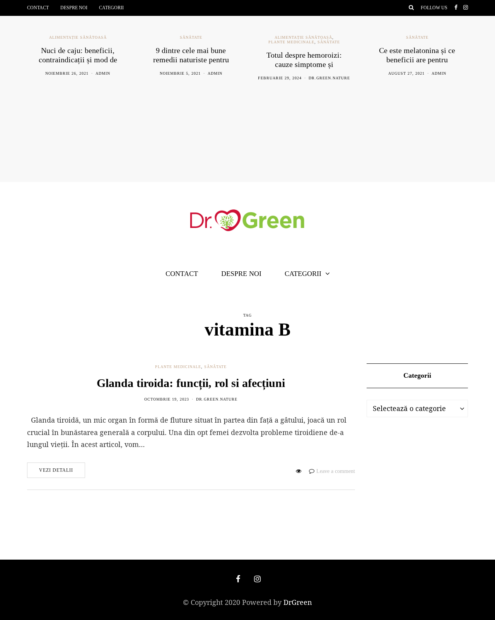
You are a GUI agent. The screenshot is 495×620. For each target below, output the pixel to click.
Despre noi (73, 7)
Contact (38, 7)
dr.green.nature (329, 78)
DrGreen (297, 602)
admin (103, 73)
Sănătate (191, 37)
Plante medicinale (291, 42)
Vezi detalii (56, 470)
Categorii (111, 7)
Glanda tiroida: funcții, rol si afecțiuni (191, 383)
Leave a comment (335, 471)
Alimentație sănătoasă (78, 37)
